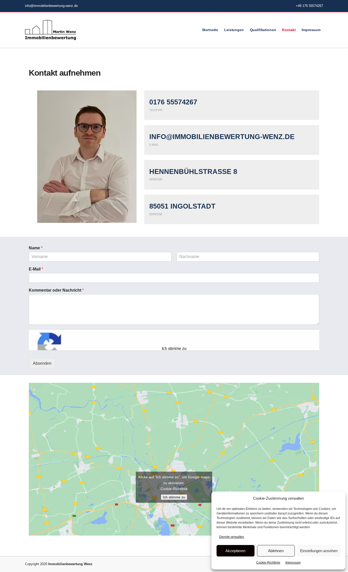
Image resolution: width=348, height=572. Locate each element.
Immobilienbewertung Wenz (70, 564)
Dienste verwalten (231, 537)
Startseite (210, 30)
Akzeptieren (235, 551)
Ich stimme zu (174, 348)
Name (36, 248)
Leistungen (234, 30)
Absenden (42, 363)
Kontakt (289, 30)
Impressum (293, 562)
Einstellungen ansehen (319, 551)
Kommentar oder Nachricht (56, 290)
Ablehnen (276, 551)
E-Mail (36, 269)
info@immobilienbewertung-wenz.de (51, 6)
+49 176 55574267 (309, 6)
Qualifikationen (263, 30)
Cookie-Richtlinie (268, 562)
